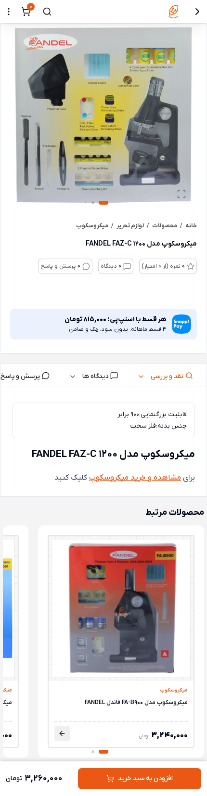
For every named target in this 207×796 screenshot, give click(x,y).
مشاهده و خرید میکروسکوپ (135, 478)
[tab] (169, 375)
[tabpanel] (103, 443)
